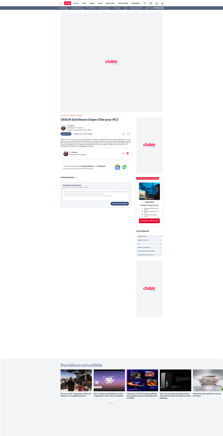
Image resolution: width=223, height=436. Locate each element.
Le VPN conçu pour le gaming (148, 178)
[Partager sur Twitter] (218, 427)
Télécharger (123, 3)
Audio (125, 8)
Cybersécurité (63, 8)
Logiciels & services (77, 8)
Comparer (135, 3)
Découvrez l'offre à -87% (149, 221)
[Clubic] (67, 3)
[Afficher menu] (60, 3)
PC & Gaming (91, 8)
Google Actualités (87, 166)
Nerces (72, 125)
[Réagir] (123, 133)
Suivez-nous (66, 134)
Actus (76, 3)
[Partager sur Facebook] (218, 421)
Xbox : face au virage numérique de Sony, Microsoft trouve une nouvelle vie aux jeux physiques (175, 396)
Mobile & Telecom (104, 8)
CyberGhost (149, 202)
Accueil (63, 115)
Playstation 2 (83, 146)
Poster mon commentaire (119, 203)
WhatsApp (101, 166)
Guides (92, 3)
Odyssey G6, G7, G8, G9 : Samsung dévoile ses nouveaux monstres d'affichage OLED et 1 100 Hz (142, 396)
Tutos (100, 3)
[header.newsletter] (151, 3)
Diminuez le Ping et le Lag (149, 205)
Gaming (79, 115)
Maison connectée (136, 8)
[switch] (156, 3)
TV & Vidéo (116, 8)
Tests (84, 3)
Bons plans (110, 3)
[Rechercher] (145, 3)
